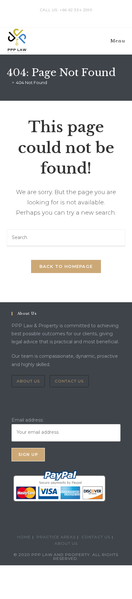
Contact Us (69, 381)
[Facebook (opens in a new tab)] (59, 16)
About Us (28, 381)
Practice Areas (56, 537)
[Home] (8, 82)
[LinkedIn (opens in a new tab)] (66, 16)
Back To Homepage (66, 266)
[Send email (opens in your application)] (73, 16)
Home (24, 537)
